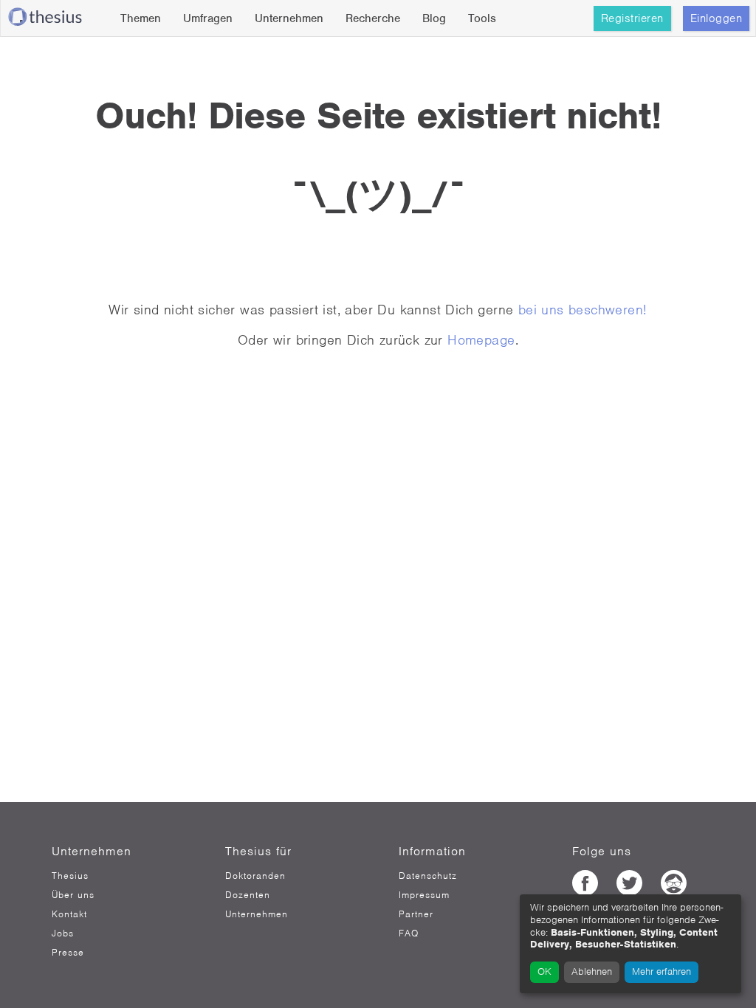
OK (544, 971)
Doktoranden (255, 876)
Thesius (70, 876)
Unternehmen (289, 18)
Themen (140, 18)
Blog (434, 18)
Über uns (73, 895)
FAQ (409, 933)
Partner (416, 914)
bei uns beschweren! (582, 309)
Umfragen (208, 18)
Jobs (63, 933)
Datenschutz (428, 876)
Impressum (424, 895)
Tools (482, 18)
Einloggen (716, 18)
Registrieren (632, 18)
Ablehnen (591, 971)
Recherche (373, 18)
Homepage (481, 339)
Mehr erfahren (661, 971)
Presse (68, 953)
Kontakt (69, 914)
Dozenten (247, 895)
